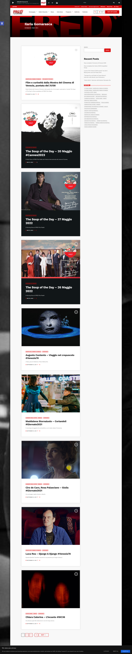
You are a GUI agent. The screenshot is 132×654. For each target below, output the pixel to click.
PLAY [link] (101, 12)
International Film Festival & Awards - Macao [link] (96, 106)
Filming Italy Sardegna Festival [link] (92, 102)
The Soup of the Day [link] (48, 79)
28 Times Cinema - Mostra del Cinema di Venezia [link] (96, 90)
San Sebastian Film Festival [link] (91, 119)
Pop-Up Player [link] (112, 12)
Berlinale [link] (104, 94)
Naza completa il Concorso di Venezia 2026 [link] (95, 63)
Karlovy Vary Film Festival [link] (91, 110)
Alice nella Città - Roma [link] (90, 92)
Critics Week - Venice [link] (31, 613)
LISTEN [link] (14, 6)
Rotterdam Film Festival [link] (90, 116)
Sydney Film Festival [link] (102, 121)
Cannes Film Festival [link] (89, 98)
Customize (106, 651)
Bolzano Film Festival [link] (101, 96)
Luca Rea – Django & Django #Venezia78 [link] (48, 553)
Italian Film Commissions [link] (90, 108)
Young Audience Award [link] (90, 127)
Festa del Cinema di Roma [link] (90, 100)
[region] (66, 650)
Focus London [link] (105, 102)
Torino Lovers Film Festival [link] (102, 123)
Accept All (125, 651)
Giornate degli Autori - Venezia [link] (34, 417)
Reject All (115, 651)
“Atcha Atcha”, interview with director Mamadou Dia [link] (97, 80)
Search (86, 47)
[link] (2, 23)
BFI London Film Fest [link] (89, 96)
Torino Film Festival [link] (89, 123)
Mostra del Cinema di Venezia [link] (33, 79)
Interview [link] (45, 351)
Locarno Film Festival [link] (89, 112)
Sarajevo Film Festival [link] (90, 121)
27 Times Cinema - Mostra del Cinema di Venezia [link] (96, 88)
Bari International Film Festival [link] (92, 94)
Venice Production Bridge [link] (90, 125)
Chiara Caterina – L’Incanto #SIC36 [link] (45, 617)
